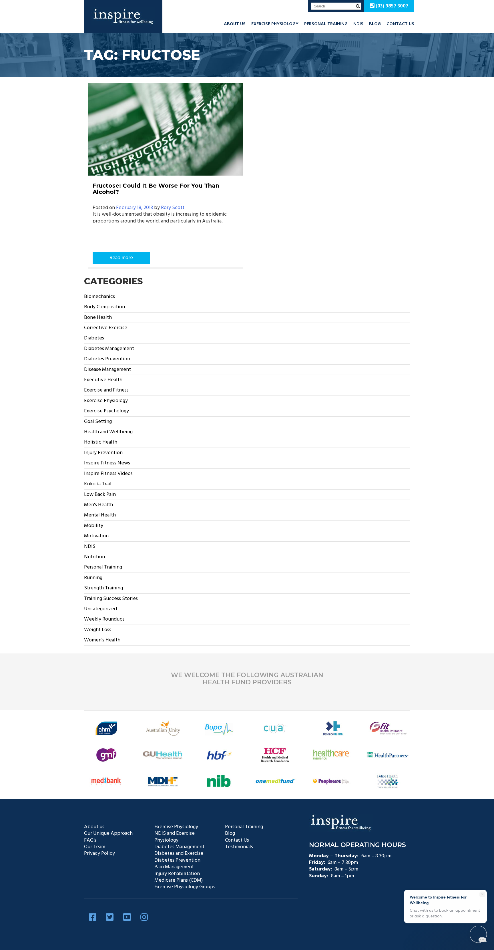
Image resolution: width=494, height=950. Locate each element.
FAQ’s (90, 840)
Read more (121, 258)
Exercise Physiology (274, 24)
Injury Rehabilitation (177, 874)
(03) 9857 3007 (392, 6)
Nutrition (94, 557)
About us (235, 24)
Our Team (94, 847)
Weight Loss (97, 630)
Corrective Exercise (105, 328)
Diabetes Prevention (107, 359)
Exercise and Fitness (106, 390)
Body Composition (104, 307)
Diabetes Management (109, 349)
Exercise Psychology (106, 411)
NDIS (358, 24)
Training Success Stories (111, 599)
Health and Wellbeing (108, 432)
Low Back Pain (100, 494)
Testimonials (239, 847)
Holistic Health (100, 442)
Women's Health (102, 640)
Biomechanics (99, 297)
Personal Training (326, 24)
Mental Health (100, 515)
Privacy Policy (99, 853)
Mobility (93, 526)
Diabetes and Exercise (178, 853)
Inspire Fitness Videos (108, 474)
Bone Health (98, 317)
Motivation (96, 536)
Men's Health (98, 505)
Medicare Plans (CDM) (178, 880)
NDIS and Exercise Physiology (174, 836)
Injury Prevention (103, 453)
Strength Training (103, 588)
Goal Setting (98, 422)
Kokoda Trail (97, 484)
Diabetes (94, 338)
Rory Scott (172, 208)
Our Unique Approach (108, 833)
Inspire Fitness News (107, 463)
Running (93, 578)
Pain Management (174, 867)
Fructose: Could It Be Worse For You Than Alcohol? (156, 188)
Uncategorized (100, 609)
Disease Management (107, 369)
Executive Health (103, 380)
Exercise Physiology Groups (184, 887)
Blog (375, 24)
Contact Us (400, 24)
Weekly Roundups (104, 619)
